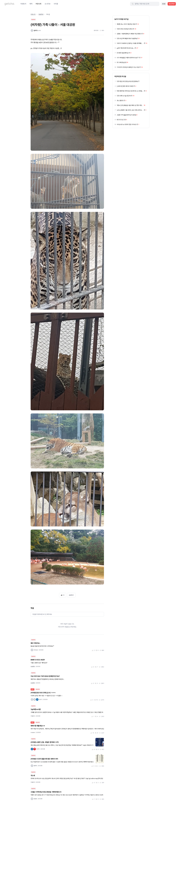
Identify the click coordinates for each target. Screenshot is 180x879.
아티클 (56, 4)
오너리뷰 (47, 4)
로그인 (163, 4)
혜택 (30, 4)
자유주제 (40, 14)
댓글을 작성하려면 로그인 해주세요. (42, 614)
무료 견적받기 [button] (172, 4)
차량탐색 (23, 4)
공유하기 (71, 595)
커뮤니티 (38, 4)
